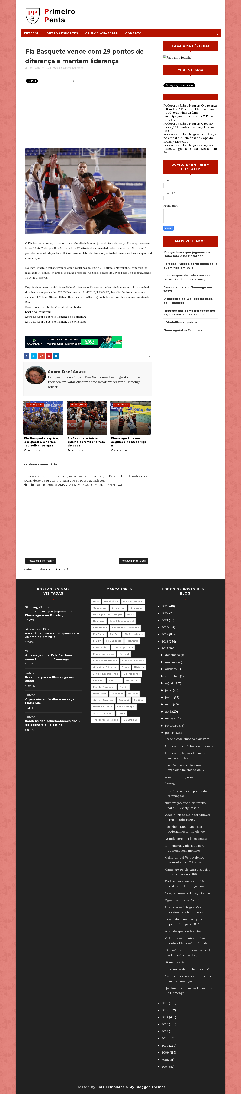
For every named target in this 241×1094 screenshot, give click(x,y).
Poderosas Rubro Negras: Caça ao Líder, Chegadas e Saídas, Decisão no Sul (190, 148)
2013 (165, 1024)
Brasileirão (111, 601)
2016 (165, 1003)
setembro (172, 676)
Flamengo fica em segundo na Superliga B (129, 441)
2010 (165, 1045)
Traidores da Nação (105, 720)
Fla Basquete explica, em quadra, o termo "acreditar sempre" (41, 441)
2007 (165, 1066)
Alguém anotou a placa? (182, 900)
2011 (165, 1038)
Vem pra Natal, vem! (179, 777)
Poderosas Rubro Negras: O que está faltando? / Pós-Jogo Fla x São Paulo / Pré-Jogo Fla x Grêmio (190, 109)
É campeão (131, 720)
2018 (165, 641)
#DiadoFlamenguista (180, 322)
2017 (165, 648)
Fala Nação (100, 628)
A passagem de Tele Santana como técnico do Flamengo (48, 657)
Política (139, 700)
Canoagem (100, 608)
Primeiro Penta (102, 707)
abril (168, 711)
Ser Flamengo (125, 707)
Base (96, 601)
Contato (133, 33)
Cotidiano (136, 608)
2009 (166, 1052)
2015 (165, 1010)
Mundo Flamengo (104, 687)
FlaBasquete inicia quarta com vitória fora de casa (86, 441)
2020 (165, 627)
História (139, 667)
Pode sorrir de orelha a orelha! (187, 969)
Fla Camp (99, 634)
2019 (165, 634)
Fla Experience (133, 634)
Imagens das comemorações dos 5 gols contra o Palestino (52, 722)
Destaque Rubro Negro (107, 614)
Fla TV (97, 641)
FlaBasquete (113, 641)
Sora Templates (111, 1087)
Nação (124, 687)
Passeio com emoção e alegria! (187, 739)
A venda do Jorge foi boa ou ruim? (189, 746)
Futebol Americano (105, 660)
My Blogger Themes (147, 1087)
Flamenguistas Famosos (182, 330)
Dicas (130, 614)
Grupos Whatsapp (101, 33)
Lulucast (98, 680)
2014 (165, 1017)
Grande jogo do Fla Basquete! (186, 838)
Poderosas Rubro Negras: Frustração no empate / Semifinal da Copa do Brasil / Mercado (190, 137)
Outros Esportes (62, 33)
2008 (165, 1059)
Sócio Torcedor (103, 713)
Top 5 (121, 713)
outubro (171, 669)
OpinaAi (133, 693)
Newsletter (99, 693)
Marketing (132, 680)
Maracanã (115, 680)
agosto (170, 683)
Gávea (125, 667)
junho (169, 697)
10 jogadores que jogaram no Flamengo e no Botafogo (48, 613)
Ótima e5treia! (175, 962)
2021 (165, 620)
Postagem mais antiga (133, 560)
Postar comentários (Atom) (55, 569)
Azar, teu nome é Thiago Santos (187, 893)
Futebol (31, 33)
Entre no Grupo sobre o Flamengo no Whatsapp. (56, 321)
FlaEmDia (132, 641)
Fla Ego (114, 634)
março (170, 718)
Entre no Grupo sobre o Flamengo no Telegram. (55, 316)
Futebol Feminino (133, 660)
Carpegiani (118, 608)
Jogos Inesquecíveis (105, 674)
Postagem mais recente (41, 560)
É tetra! (170, 784)
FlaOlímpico (100, 647)
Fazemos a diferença (125, 628)
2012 (165, 1031)
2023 (165, 606)
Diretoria (98, 621)
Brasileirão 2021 (133, 601)
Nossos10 (117, 693)
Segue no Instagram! (38, 312)
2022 (165, 613)
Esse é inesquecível (122, 621)
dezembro (173, 655)
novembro (173, 662)
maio (169, 704)
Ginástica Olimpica (105, 667)
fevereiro (172, 725)
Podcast (124, 700)
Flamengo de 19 (123, 647)
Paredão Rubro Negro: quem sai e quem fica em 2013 (52, 635)
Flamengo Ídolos (103, 654)
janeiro (170, 733)
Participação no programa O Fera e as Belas (189, 118)
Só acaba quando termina (183, 931)
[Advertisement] (151, 12)
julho (169, 690)
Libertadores (132, 674)
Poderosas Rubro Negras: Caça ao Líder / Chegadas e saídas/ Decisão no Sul (189, 127)
